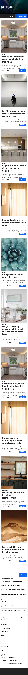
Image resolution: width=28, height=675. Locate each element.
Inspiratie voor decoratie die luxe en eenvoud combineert (14, 168)
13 (10, 566)
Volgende (24, 566)
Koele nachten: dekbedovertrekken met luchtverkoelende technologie (13, 595)
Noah (3, 70)
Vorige (2, 566)
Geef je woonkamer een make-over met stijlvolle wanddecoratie (13, 114)
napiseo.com (4, 664)
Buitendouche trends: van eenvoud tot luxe (10, 585)
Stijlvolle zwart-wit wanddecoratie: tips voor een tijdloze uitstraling (13, 590)
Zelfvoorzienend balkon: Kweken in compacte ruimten (13, 614)
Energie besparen (5, 631)
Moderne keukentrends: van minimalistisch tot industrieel (13, 59)
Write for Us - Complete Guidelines (8, 657)
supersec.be (6, 7)
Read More (22, 70)
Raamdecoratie (5, 490)
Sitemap (3, 655)
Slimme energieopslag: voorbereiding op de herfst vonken (13, 610)
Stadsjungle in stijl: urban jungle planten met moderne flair (13, 605)
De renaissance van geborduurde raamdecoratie (11, 581)
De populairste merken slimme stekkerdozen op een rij (14, 223)
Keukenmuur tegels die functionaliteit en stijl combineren (13, 386)
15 (15, 566)
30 (20, 566)
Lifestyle (4, 324)
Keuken (3, 54)
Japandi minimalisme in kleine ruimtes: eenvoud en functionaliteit (12, 600)
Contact (3, 654)
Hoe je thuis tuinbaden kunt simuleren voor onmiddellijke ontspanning (13, 624)
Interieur (4, 163)
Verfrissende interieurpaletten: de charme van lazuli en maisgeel (13, 618)
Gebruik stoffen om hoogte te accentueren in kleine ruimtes (13, 550)
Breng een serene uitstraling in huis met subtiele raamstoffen (12, 441)
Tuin (2, 650)
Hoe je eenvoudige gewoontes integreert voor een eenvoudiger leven (12, 330)
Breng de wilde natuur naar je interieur (12, 275)
